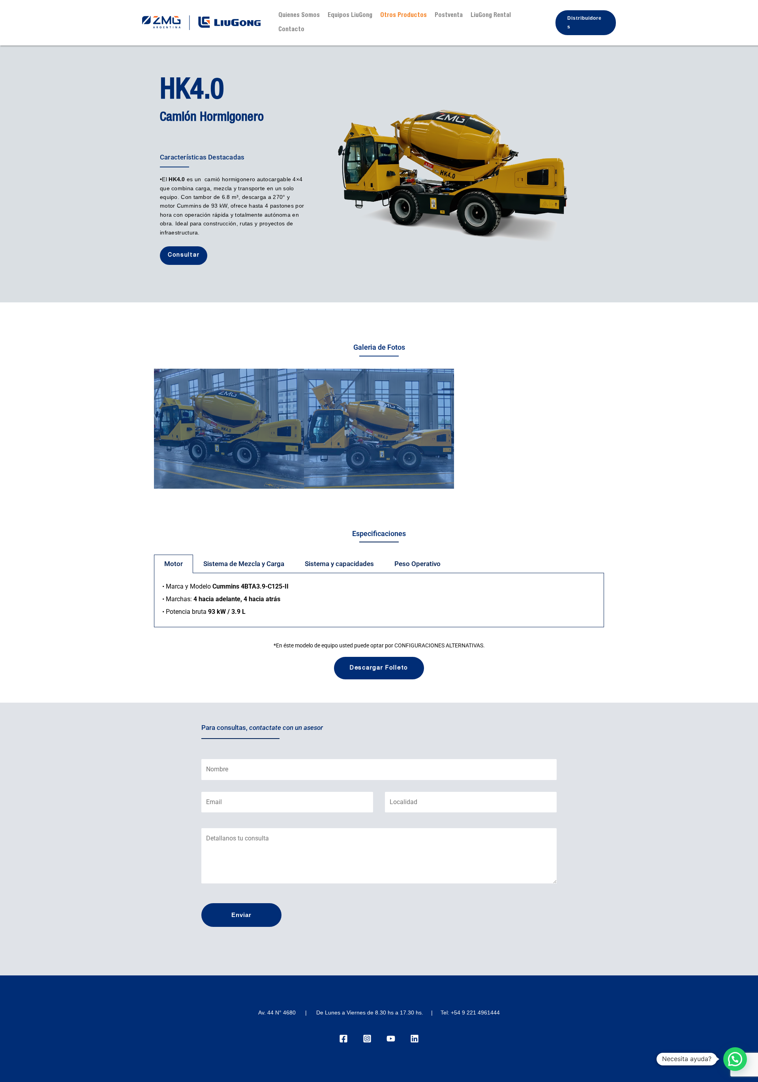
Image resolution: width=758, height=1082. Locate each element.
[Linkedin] (414, 1038)
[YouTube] (391, 1038)
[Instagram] (367, 1038)
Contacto (291, 30)
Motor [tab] (173, 564)
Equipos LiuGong (350, 16)
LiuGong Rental (491, 16)
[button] (585, 22)
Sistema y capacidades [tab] (339, 564)
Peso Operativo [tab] (417, 564)
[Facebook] (343, 1038)
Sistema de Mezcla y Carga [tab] (243, 564)
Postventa (449, 16)
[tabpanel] (379, 600)
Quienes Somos (299, 16)
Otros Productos (403, 16)
